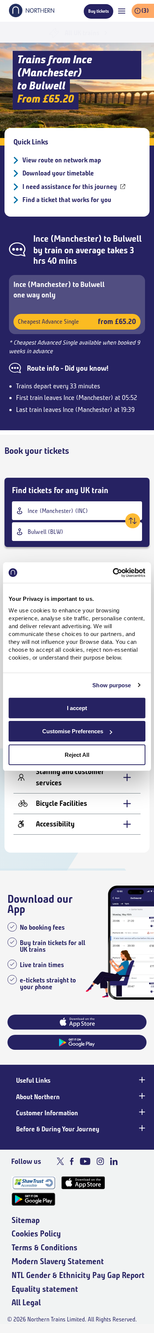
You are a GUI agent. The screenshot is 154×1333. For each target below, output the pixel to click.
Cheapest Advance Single (77, 321)
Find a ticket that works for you (66, 200)
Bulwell (127, 238)
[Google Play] (33, 1199)
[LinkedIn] (114, 1161)
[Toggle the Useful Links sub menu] (141, 1079)
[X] (60, 1161)
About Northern (38, 1097)
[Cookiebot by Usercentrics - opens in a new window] (112, 573)
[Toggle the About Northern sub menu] (141, 1096)
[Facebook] (72, 1161)
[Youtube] (85, 1161)
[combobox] (77, 510)
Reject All (77, 755)
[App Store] (83, 1182)
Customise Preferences (72, 731)
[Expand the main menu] (121, 11)
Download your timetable (58, 173)
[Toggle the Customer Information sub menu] (141, 1112)
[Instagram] (100, 1161)
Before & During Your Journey (57, 1129)
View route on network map (61, 160)
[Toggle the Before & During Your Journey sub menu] (141, 1128)
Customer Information (47, 1113)
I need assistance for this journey (69, 187)
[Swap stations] (132, 520)
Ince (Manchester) (67, 238)
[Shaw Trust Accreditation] (33, 1182)
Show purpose (111, 685)
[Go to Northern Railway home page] (31, 15)
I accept (77, 708)
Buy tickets (98, 11)
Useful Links (33, 1080)
